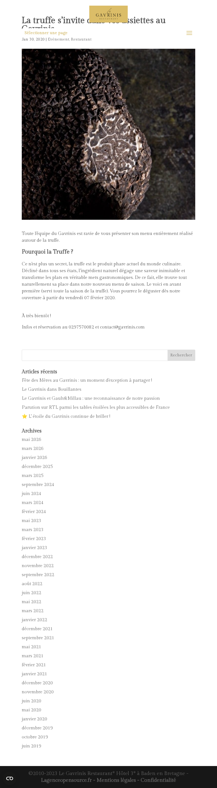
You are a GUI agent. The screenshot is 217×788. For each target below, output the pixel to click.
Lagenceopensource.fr (66, 780)
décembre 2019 (37, 728)
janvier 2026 (34, 457)
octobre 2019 (35, 737)
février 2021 (34, 665)
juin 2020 (31, 701)
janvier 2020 (34, 719)
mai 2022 (31, 602)
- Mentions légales (114, 780)
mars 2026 (33, 448)
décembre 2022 (37, 557)
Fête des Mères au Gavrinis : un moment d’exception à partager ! (87, 380)
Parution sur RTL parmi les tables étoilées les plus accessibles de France (96, 407)
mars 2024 (33, 502)
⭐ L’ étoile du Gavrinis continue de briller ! (66, 416)
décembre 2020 (37, 683)
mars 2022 (33, 611)
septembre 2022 (38, 575)
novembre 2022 (38, 566)
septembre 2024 (38, 484)
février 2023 (34, 538)
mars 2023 (33, 529)
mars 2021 (33, 656)
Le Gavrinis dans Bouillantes (51, 389)
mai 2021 (31, 647)
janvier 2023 (34, 548)
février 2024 (34, 511)
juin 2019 (31, 746)
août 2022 (32, 584)
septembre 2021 (38, 638)
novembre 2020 (38, 692)
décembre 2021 (37, 629)
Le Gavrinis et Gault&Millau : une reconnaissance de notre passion (91, 398)
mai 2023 (31, 520)
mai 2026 (31, 439)
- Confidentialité (156, 780)
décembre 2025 (37, 466)
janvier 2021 (34, 674)
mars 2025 (33, 475)
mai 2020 (31, 710)
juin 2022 (31, 593)
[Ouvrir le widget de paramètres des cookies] (9, 778)
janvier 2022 (34, 620)
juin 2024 (31, 493)
